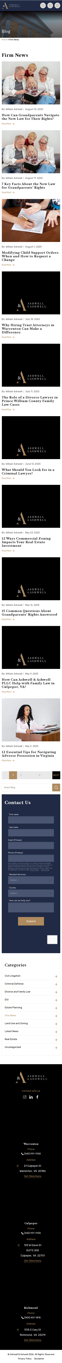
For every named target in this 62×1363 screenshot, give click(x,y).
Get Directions (32, 1176)
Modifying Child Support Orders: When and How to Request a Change (30, 256)
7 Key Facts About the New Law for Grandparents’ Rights (28, 185)
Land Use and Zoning (16, 1023)
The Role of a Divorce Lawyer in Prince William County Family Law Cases (30, 401)
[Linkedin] (31, 1096)
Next (56, 775)
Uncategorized (13, 1047)
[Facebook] (37, 1096)
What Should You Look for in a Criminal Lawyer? (28, 471)
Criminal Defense (14, 983)
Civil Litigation (12, 975)
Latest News (11, 1031)
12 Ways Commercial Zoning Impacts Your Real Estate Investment (26, 542)
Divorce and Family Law (17, 991)
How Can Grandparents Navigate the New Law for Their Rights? (30, 117)
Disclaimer (39, 1358)
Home (4, 39)
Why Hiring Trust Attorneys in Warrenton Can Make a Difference (28, 328)
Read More (7, 124)
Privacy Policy (25, 1358)
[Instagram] (24, 1096)
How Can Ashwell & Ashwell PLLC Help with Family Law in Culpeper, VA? (28, 683)
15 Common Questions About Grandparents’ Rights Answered (29, 612)
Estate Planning (13, 1007)
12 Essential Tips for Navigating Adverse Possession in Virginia (29, 753)
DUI (7, 999)
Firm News (10, 1015)
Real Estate (11, 1039)
